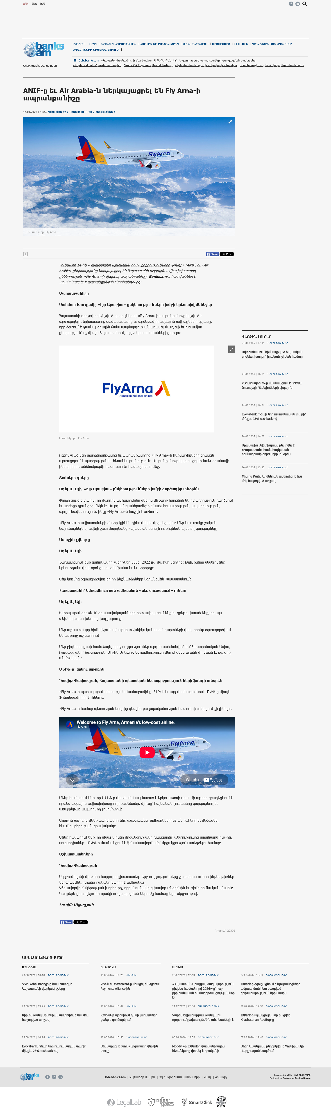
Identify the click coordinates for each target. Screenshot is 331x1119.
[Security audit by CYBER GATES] (161, 1102)
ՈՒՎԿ (93, 43)
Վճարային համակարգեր (272, 43)
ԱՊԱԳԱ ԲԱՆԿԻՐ (165, 60)
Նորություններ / (82, 112)
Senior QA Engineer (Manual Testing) (148, 65)
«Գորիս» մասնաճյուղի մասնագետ (97, 65)
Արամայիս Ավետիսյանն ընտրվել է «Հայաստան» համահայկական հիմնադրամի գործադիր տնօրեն (268, 449)
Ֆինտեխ (131, 975)
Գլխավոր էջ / (58, 112)
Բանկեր (79, 43)
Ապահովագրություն (118, 43)
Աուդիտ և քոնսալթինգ (159, 43)
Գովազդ (221, 1077)
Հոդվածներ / (105, 112)
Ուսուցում (221, 43)
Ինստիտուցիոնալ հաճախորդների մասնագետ (272, 65)
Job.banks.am (89, 60)
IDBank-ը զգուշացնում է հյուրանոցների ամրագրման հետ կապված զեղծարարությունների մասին (270, 988)
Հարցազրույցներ (209, 1006)
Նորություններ (278, 343)
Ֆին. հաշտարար (196, 43)
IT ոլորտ (241, 43)
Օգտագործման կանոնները (180, 1077)
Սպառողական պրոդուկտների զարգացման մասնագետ (217, 60)
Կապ (208, 1077)
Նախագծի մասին (142, 1077)
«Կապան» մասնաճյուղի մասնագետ (126, 60)
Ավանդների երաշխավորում (96, 49)
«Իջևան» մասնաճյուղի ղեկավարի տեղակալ (206, 65)
